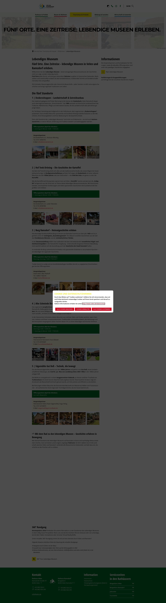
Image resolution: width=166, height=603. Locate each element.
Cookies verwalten (83, 309)
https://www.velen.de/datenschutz (93, 304)
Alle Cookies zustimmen (101, 309)
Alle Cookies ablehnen (65, 309)
